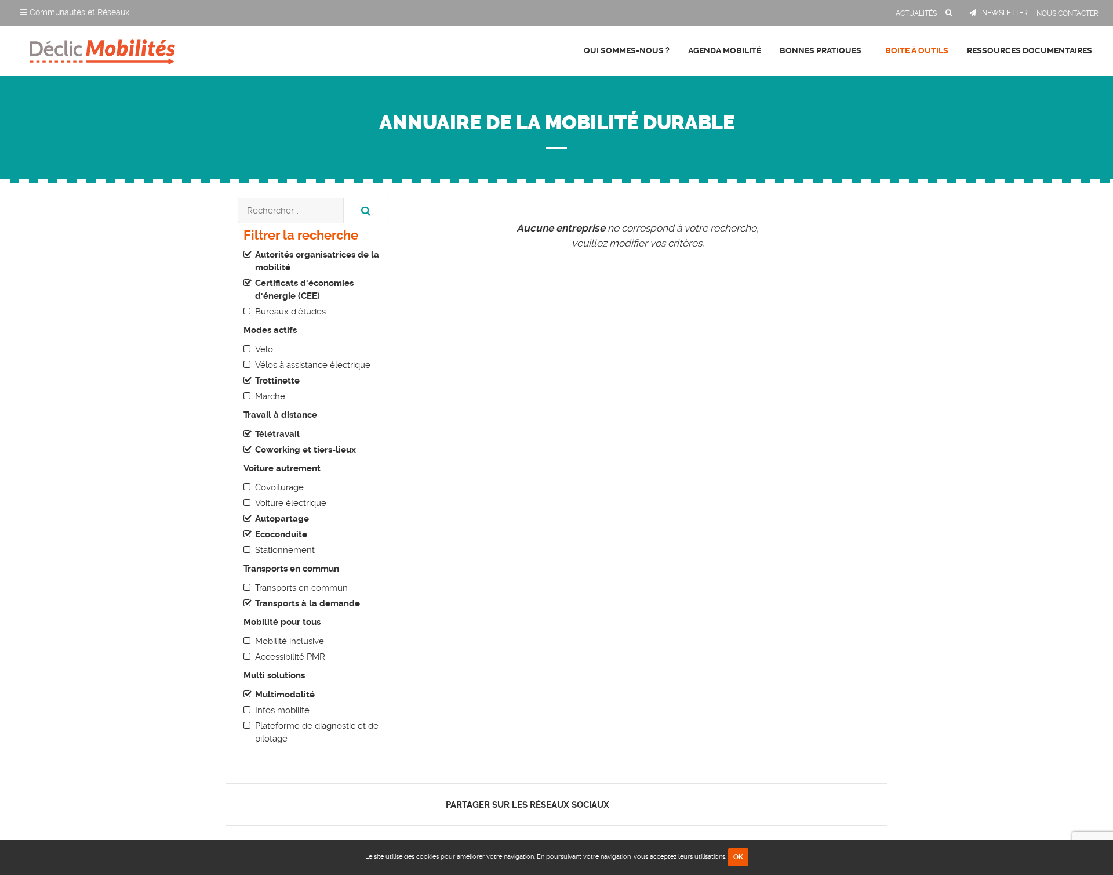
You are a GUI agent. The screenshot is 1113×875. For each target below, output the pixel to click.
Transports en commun (301, 588)
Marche (270, 396)
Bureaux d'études (290, 311)
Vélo (264, 349)
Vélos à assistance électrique (312, 365)
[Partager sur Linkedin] (644, 804)
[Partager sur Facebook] (624, 804)
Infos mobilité (282, 710)
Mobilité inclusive (289, 641)
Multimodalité (285, 694)
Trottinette (277, 380)
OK (738, 857)
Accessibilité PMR (290, 657)
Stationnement (285, 550)
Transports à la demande (307, 603)
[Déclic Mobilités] (102, 49)
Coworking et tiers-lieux (305, 449)
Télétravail (277, 434)
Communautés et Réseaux (78, 12)
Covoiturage (279, 487)
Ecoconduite (281, 534)
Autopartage (282, 519)
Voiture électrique (290, 503)
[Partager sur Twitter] (634, 804)
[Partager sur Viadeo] (654, 804)
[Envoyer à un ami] (664, 804)
